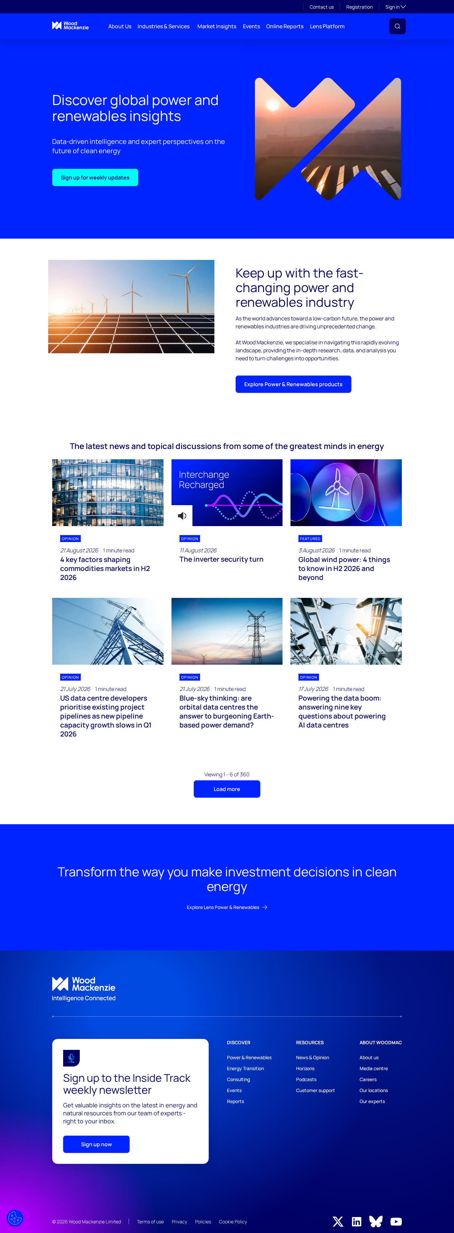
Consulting (238, 1079)
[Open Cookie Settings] (15, 1218)
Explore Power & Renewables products (293, 384)
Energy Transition (245, 1068)
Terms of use (150, 1221)
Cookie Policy (233, 1221)
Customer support (315, 1090)
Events (251, 26)
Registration (359, 7)
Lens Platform (327, 26)
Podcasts (306, 1079)
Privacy (179, 1221)
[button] (397, 26)
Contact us (322, 7)
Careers (368, 1079)
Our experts (372, 1101)
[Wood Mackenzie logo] (70, 25)
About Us (119, 26)
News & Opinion (312, 1057)
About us (369, 1057)
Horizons (305, 1068)
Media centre (374, 1068)
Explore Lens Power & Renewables (223, 907)
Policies (203, 1221)
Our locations (374, 1090)
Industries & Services (163, 26)
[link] (227, 989)
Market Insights (216, 26)
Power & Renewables (249, 1057)
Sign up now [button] (96, 1144)
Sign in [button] (396, 6)
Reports (235, 1101)
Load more (227, 789)
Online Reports (284, 26)
